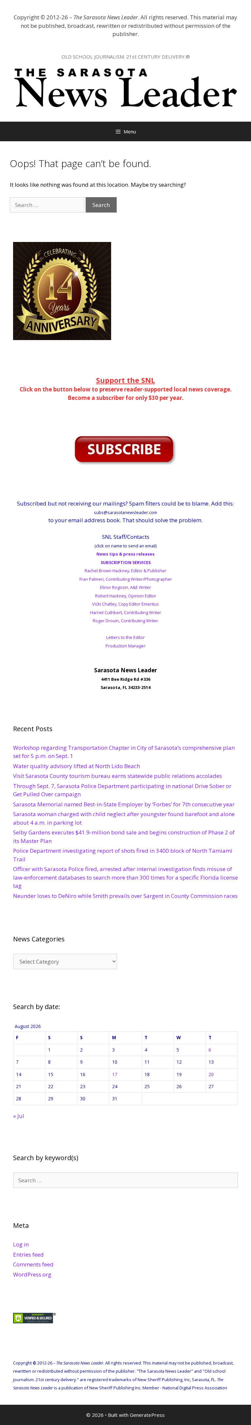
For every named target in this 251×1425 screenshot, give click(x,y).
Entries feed (28, 1254)
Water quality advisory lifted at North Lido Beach (76, 766)
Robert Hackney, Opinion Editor (125, 596)
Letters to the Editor (125, 637)
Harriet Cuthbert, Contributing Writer (125, 612)
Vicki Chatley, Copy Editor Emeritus (125, 604)
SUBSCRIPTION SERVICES (126, 562)
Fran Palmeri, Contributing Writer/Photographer (125, 579)
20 (211, 1074)
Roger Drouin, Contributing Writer (125, 621)
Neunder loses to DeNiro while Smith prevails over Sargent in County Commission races (125, 896)
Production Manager (125, 646)
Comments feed (33, 1264)
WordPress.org (32, 1274)
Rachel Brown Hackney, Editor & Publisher (125, 571)
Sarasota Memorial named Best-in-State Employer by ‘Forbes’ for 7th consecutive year (124, 804)
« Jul (18, 1116)
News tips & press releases (125, 554)
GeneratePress (147, 1415)
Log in (21, 1244)
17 (114, 1074)
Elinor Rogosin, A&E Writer (125, 587)
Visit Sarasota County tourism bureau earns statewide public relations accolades (117, 776)
